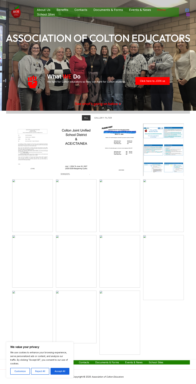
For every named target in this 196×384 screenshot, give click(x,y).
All (86, 118)
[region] (40, 360)
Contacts (80, 10)
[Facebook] (187, 10)
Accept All (60, 371)
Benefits (62, 10)
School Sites (46, 14)
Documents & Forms (108, 10)
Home (161, 10)
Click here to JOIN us (152, 80)
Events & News (140, 10)
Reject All (40, 371)
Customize (20, 371)
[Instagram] (188, 14)
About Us (43, 10)
